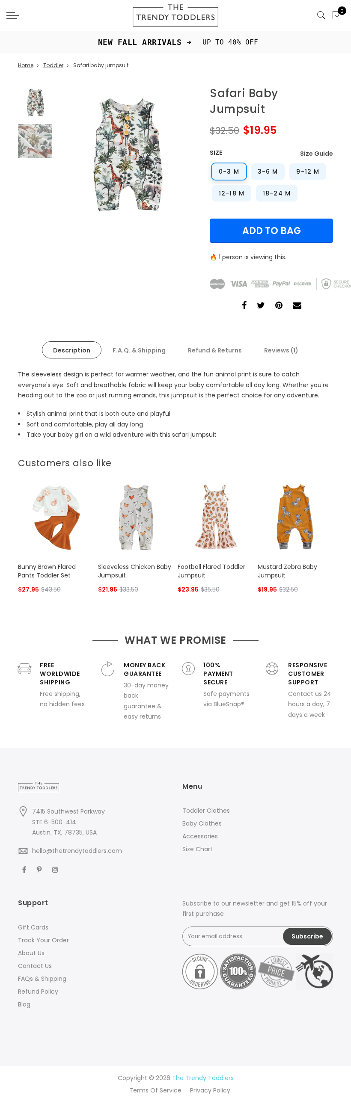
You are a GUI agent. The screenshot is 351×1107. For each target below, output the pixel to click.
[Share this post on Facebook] (244, 306)
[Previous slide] (314, 461)
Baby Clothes (202, 823)
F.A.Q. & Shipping (139, 350)
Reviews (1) (281, 350)
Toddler (53, 65)
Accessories (200, 836)
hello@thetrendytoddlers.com (77, 851)
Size (216, 152)
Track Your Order (43, 940)
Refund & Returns (215, 350)
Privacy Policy (210, 1090)
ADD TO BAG (271, 230)
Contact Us (35, 966)
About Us (31, 953)
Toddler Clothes (206, 810)
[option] (126, 155)
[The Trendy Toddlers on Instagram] (56, 869)
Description (71, 350)
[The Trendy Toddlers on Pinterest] (40, 869)
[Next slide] (328, 461)
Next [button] (175, 155)
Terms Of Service (155, 1090)
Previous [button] (77, 155)
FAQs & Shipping (42, 978)
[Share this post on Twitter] (261, 306)
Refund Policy (38, 991)
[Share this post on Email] (297, 306)
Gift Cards (33, 927)
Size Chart (197, 849)
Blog (24, 1004)
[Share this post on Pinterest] (279, 306)
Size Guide (316, 153)
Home (25, 65)
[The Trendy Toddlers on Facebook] (25, 869)
